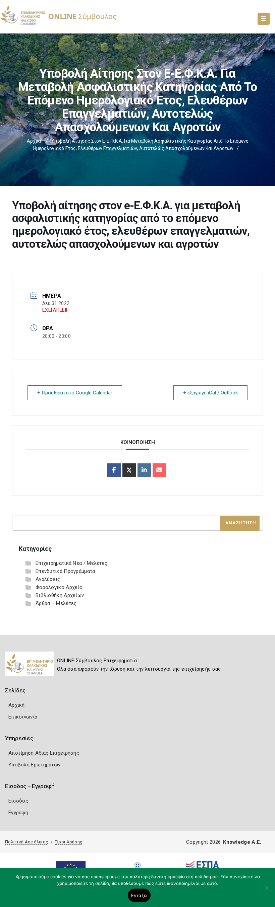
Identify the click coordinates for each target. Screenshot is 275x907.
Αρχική (35, 141)
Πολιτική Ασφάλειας (26, 841)
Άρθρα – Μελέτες (56, 603)
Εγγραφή (18, 813)
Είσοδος (18, 801)
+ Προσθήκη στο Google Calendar (74, 393)
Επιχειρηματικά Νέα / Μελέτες (71, 563)
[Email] (159, 470)
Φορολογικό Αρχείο (59, 587)
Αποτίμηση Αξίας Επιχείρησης (43, 753)
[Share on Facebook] (114, 470)
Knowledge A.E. (242, 842)
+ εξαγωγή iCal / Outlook (210, 393)
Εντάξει (139, 895)
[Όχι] (266, 891)
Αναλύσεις (48, 579)
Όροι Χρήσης (68, 841)
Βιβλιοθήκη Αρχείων (60, 595)
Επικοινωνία (22, 717)
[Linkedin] (144, 470)
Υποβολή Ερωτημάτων (34, 765)
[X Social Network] (129, 470)
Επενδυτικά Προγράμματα (65, 571)
